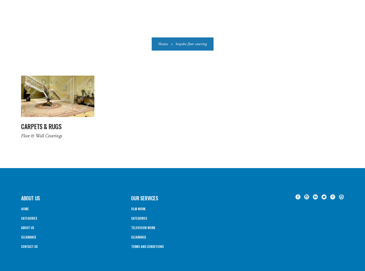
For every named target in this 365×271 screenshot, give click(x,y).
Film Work (138, 208)
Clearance (28, 237)
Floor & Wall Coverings (41, 135)
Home (163, 44)
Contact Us (29, 246)
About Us (27, 227)
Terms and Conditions (147, 246)
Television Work (143, 227)
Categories (29, 218)
